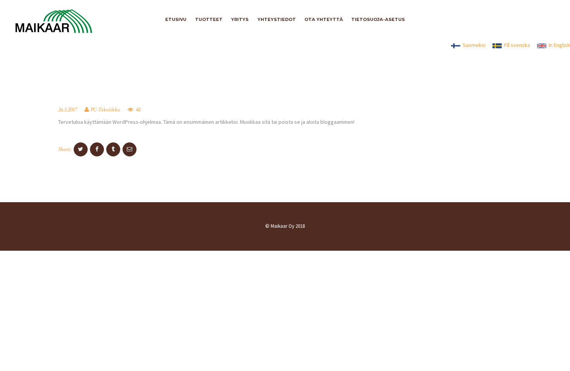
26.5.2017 (67, 109)
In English (558, 45)
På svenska (516, 45)
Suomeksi (472, 45)
